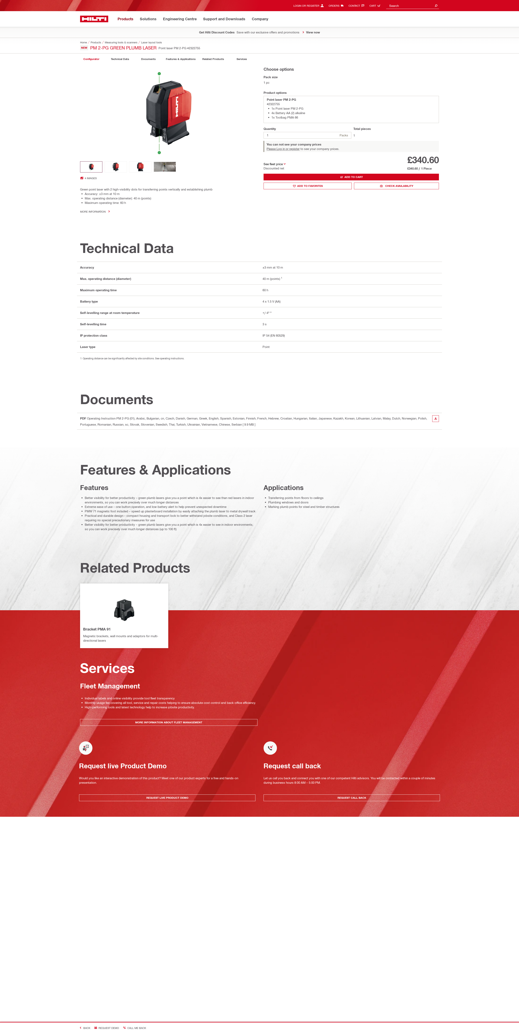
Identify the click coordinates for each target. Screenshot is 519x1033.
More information (93, 211)
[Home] (94, 19)
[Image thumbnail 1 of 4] (91, 166)
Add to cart (353, 177)
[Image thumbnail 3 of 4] (140, 166)
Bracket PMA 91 (97, 629)
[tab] (91, 59)
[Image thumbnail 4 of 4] (165, 166)
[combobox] (412, 5)
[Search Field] (436, 5)
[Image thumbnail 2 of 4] (116, 166)
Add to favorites (310, 185)
